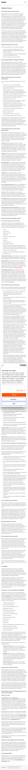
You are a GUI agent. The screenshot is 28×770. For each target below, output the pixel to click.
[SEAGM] (3, 2)
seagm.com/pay (18, 267)
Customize (13, 399)
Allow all (14, 394)
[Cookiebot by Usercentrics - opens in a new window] (20, 365)
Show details (19, 390)
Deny (14, 403)
